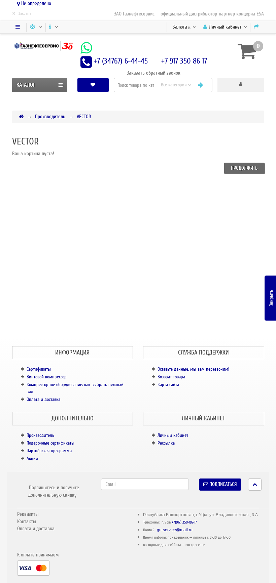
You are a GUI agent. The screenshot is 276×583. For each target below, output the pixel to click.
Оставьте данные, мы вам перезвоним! (193, 369)
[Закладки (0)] (92, 85)
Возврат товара (171, 377)
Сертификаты (39, 369)
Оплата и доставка (43, 399)
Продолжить (244, 168)
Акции (32, 458)
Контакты (26, 521)
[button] (240, 85)
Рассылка (166, 443)
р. (182, 27)
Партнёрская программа (49, 451)
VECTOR (84, 117)
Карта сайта (168, 384)
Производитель (50, 117)
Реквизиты (27, 514)
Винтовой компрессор (47, 377)
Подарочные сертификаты (50, 443)
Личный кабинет (173, 435)
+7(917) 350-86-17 (184, 522)
